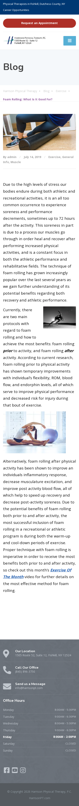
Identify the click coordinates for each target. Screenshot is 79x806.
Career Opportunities (16, 10)
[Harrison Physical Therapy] (25, 40)
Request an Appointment (39, 23)
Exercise (54, 157)
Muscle (16, 162)
